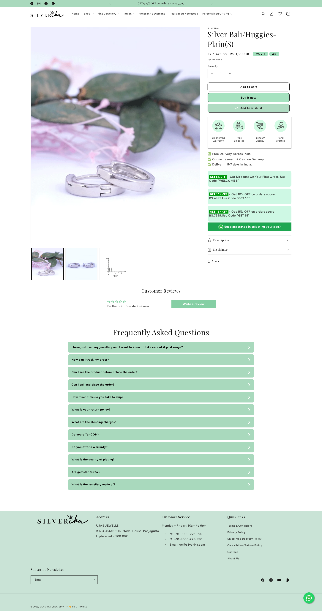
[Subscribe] (93, 579)
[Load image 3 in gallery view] (115, 264)
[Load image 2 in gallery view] (81, 264)
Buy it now (248, 97)
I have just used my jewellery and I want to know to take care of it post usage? (127, 347)
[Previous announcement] (110, 3)
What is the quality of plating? (93, 459)
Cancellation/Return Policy (244, 545)
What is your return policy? (91, 409)
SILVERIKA (45, 607)
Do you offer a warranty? (90, 447)
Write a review (193, 304)
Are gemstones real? (86, 472)
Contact (232, 552)
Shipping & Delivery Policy (244, 538)
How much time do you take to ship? (97, 397)
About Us (233, 558)
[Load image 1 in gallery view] (47, 264)
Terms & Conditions (240, 525)
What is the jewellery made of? (93, 484)
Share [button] (215, 261)
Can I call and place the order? (93, 384)
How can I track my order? (90, 359)
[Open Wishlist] (280, 14)
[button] (88, 14)
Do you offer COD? (85, 434)
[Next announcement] (212, 3)
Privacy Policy (236, 532)
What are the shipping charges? (94, 422)
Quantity (213, 66)
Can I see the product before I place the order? (105, 372)
